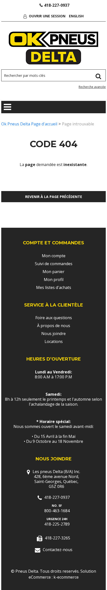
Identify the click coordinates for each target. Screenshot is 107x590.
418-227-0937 (56, 5)
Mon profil (53, 279)
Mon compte (53, 255)
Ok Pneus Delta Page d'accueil (29, 124)
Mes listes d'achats (53, 287)
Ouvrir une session (47, 16)
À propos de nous (53, 325)
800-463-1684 (57, 510)
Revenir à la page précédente (53, 196)
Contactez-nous (57, 549)
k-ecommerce (66, 577)
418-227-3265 (57, 538)
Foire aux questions (53, 317)
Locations (54, 341)
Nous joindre (53, 333)
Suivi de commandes (53, 263)
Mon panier (53, 271)
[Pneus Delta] (54, 47)
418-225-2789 (57, 524)
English (76, 16)
